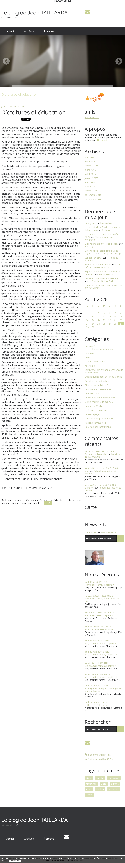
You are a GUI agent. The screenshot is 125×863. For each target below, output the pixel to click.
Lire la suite (103, 140)
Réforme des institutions (98, 426)
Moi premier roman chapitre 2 (100, 665)
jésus (88, 778)
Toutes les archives (94, 199)
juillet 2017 (90, 174)
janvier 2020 (91, 165)
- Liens (88, 357)
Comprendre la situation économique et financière (104, 371)
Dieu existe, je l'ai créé (96, 385)
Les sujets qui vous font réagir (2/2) (103, 278)
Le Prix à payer (92, 414)
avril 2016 (90, 186)
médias (100, 789)
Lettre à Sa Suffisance (96, 704)
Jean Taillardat (92, 117)
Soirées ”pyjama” (93, 257)
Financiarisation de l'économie (100, 397)
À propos (49, 31)
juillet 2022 (90, 161)
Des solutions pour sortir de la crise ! (104, 376)
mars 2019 (90, 169)
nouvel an (113, 789)
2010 (104, 783)
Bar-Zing (89, 246)
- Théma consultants (95, 361)
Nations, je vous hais (95, 422)
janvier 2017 (91, 178)
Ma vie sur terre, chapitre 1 (99, 615)
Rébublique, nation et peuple (100, 472)
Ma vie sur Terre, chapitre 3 (99, 584)
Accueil (10, 31)
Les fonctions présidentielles (100, 418)
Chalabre (106, 229)
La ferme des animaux (96, 410)
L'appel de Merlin (93, 406)
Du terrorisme (92, 393)
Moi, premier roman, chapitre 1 (101, 677)
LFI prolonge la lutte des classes (102, 243)
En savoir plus (15, 860)
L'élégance (90, 223)
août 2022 (90, 157)
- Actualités (90, 346)
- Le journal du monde (102, 349)
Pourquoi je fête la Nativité (99, 629)
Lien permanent (13, 499)
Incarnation (106, 223)
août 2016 (90, 182)
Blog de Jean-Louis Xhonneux (99, 238)
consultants (113, 778)
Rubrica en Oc (106, 274)
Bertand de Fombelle (96, 454)
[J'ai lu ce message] (122, 858)
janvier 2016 (91, 190)
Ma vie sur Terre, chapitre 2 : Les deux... (102, 600)
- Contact (89, 353)
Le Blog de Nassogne (111, 253)
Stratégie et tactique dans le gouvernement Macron (104, 690)
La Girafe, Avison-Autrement (103, 266)
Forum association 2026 (97, 285)
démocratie (26, 503)
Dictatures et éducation (33, 112)
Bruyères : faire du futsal (97, 264)
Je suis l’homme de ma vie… (99, 401)
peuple (36, 503)
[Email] (87, 11)
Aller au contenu (9, 4)
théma (89, 794)
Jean (87, 470)
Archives (29, 31)
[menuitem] (10, 31)
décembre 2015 (93, 194)
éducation (13, 503)
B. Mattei (89, 487)
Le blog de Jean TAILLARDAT (36, 12)
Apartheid (90, 365)
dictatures (91, 783)
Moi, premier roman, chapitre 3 (101, 654)
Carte (91, 507)
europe (115, 783)
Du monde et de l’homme (98, 389)
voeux (89, 789)
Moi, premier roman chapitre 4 (100, 643)
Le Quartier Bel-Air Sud (101, 281)
